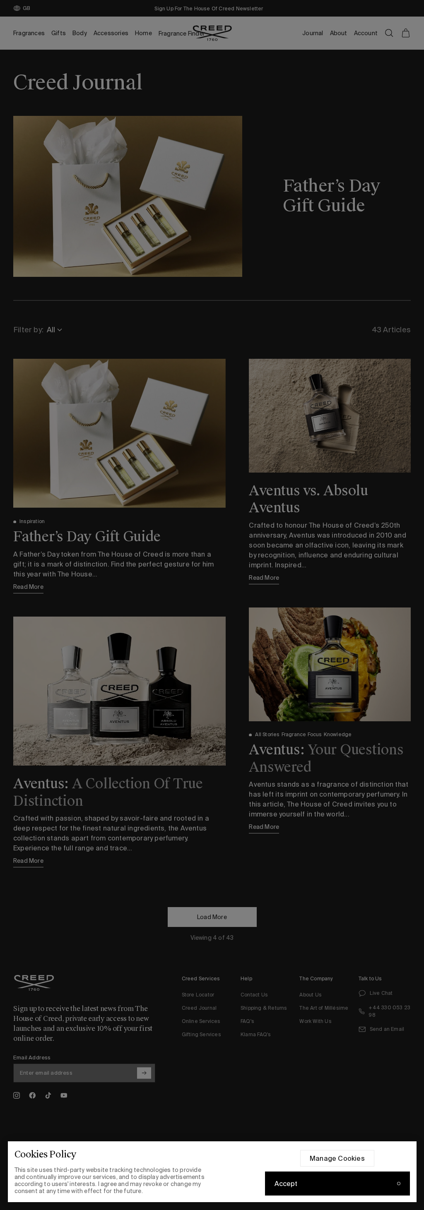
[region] (212, 1171)
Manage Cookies (337, 1158)
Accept (286, 1183)
